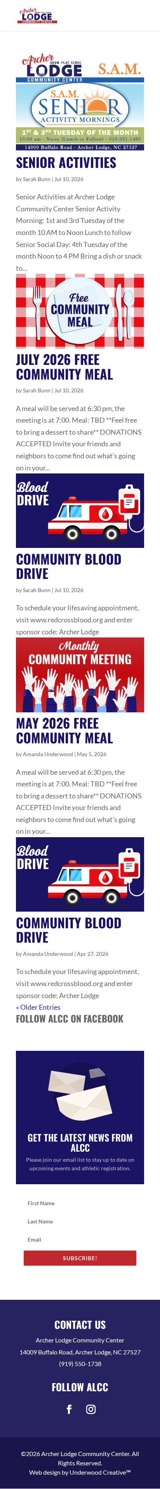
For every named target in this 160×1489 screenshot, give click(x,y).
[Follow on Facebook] (69, 1409)
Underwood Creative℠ (100, 1472)
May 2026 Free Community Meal (64, 730)
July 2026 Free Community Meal (64, 366)
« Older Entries (38, 1007)
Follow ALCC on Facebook (69, 1018)
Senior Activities (66, 162)
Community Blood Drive (69, 566)
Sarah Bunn (36, 179)
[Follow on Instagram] (91, 1409)
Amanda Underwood (48, 754)
